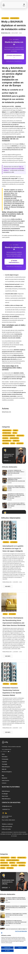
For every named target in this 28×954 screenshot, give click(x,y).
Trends (15, 430)
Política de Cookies (6, 829)
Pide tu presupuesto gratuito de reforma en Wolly (14, 168)
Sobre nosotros (5, 780)
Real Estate (20, 435)
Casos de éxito (14, 18)
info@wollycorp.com (7, 806)
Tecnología (4, 764)
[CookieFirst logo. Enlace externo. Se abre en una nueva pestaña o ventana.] (1, 933)
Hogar (12, 443)
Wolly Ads (4, 769)
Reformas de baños (17, 834)
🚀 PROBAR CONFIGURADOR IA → (14, 56)
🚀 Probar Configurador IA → (14, 261)
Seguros (5, 438)
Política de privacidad (21, 931)
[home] (3, 5)
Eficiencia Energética (7, 772)
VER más (7, 586)
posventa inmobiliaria (8, 435)
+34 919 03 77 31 (6, 809)
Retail (14, 433)
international (6, 433)
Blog (3, 775)
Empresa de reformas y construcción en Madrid (13, 832)
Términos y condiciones (7, 824)
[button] (23, 5)
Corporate (4, 762)
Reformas (5, 443)
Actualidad (5, 18)
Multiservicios (6, 441)
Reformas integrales (5, 834)
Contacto (4, 783)
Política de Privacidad (7, 826)
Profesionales (7, 430)
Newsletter (4, 778)
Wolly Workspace (6, 767)
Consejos (15, 441)
